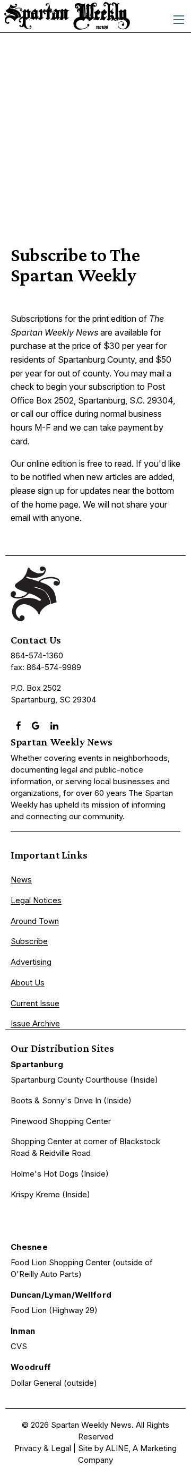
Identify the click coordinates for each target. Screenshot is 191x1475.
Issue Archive (35, 1023)
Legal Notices (36, 900)
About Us (28, 982)
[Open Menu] (178, 19)
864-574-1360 (37, 655)
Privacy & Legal (42, 1448)
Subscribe (29, 941)
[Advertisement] (95, 133)
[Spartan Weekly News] (67, 15)
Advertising (31, 962)
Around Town (35, 921)
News (21, 879)
